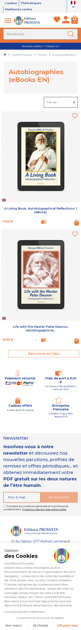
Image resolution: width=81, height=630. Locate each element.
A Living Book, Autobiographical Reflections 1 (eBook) (40, 210)
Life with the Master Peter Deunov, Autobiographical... (40, 328)
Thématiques (31, 3)
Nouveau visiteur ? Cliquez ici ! (40, 46)
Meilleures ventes (18, 9)
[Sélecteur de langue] (73, 5)
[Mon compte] (66, 20)
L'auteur (11, 3)
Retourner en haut (44, 354)
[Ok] (72, 34)
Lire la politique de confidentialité (24, 611)
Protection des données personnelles (44, 509)
